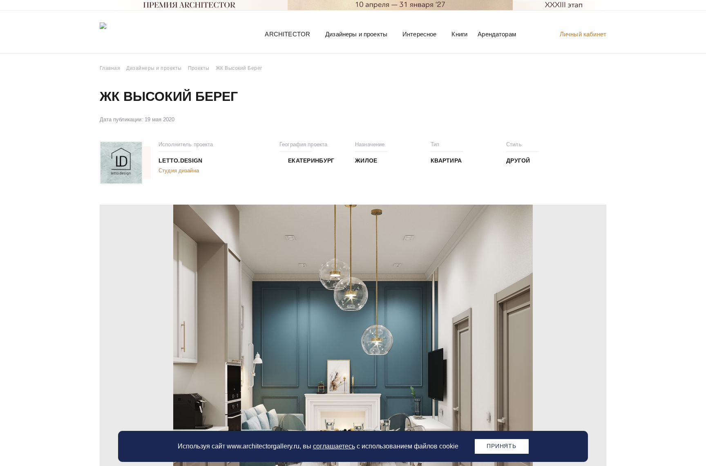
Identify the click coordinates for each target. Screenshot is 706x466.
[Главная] (142, 33)
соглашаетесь (334, 446)
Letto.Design (180, 160)
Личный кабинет (583, 34)
